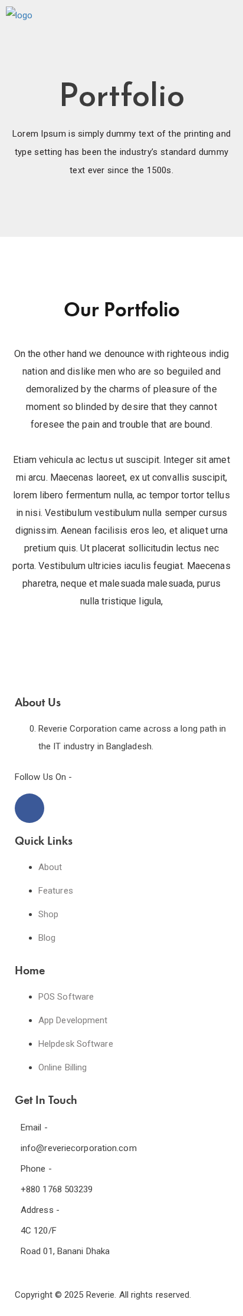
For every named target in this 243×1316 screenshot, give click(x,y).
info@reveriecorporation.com (79, 1148)
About (50, 867)
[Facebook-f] (29, 808)
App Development (73, 1020)
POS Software (66, 996)
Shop (48, 914)
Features (55, 890)
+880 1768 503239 (57, 1189)
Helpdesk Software (75, 1044)
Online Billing (62, 1067)
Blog (46, 938)
